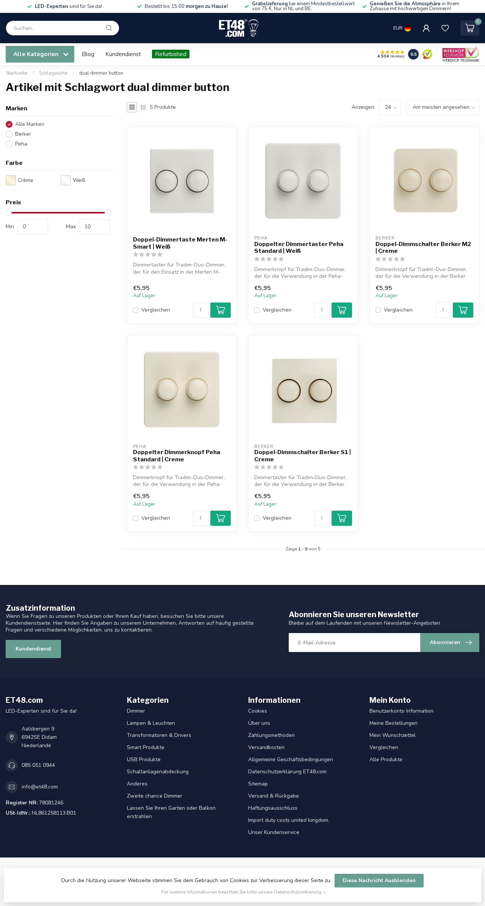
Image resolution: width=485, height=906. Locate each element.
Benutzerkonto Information (401, 711)
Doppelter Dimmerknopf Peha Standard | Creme (176, 455)
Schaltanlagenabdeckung (158, 771)
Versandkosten (266, 747)
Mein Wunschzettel (392, 735)
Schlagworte (53, 73)
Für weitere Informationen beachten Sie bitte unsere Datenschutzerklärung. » (243, 892)
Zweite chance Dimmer (154, 795)
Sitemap (258, 783)
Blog (88, 54)
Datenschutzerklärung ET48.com (287, 771)
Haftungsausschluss (272, 808)
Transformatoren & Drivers (159, 735)
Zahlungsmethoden (271, 735)
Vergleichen (155, 310)
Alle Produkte (385, 759)
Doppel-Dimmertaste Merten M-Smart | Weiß (180, 243)
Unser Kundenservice (273, 832)
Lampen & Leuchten (151, 723)
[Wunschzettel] (445, 28)
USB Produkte (144, 759)
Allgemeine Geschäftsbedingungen (290, 759)
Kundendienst (123, 54)
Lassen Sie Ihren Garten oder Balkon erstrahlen (171, 812)
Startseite (17, 73)
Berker (23, 134)
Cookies (257, 711)
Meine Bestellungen (393, 723)
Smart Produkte (145, 747)
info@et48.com (40, 786)
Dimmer (136, 711)
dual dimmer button (101, 73)
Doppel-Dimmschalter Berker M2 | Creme (423, 247)
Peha (21, 144)
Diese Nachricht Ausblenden (379, 880)
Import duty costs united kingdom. (288, 820)
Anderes (137, 783)
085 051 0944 (38, 765)
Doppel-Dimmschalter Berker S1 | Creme (302, 455)
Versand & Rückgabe (273, 795)
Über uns (259, 723)
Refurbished (170, 54)
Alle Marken (29, 124)
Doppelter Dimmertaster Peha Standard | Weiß (298, 247)
